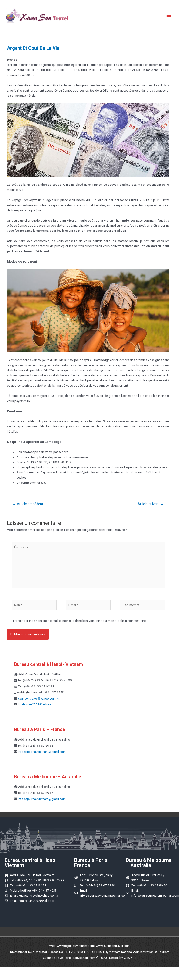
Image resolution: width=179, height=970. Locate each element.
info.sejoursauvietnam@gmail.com (41, 751)
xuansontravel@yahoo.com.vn (38, 698)
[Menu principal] (168, 15)
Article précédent (28, 504)
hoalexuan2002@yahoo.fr (36, 704)
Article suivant (151, 504)
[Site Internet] (142, 606)
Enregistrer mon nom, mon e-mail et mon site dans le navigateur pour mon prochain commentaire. (79, 620)
